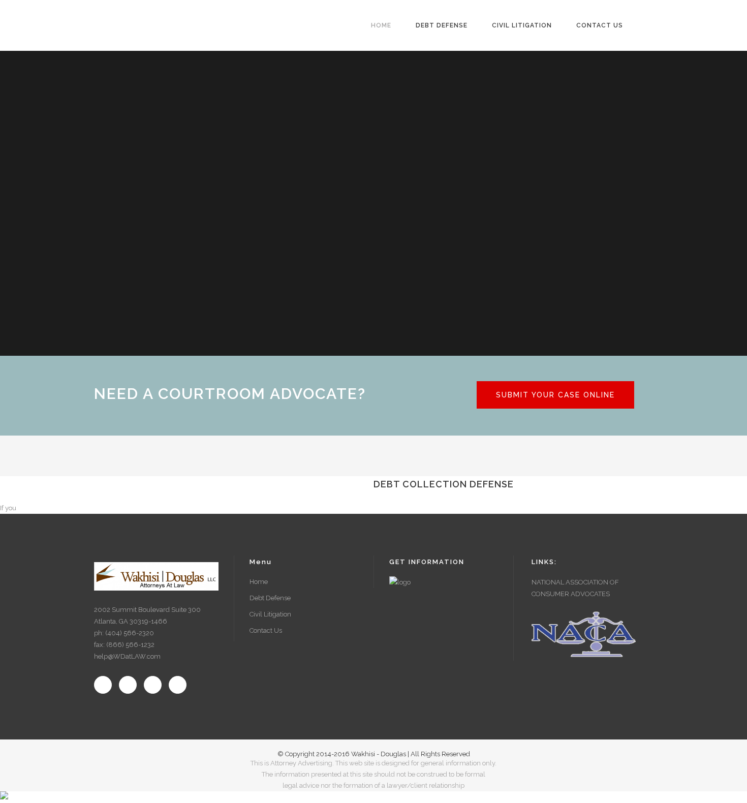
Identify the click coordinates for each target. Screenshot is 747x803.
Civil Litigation (270, 614)
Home (259, 581)
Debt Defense (270, 598)
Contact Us (266, 630)
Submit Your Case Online (555, 395)
